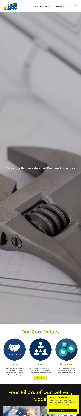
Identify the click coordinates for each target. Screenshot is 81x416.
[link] (10, 6)
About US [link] (43, 6)
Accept (63, 410)
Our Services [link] (59, 6)
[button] (51, 6)
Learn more (40, 378)
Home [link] (36, 6)
